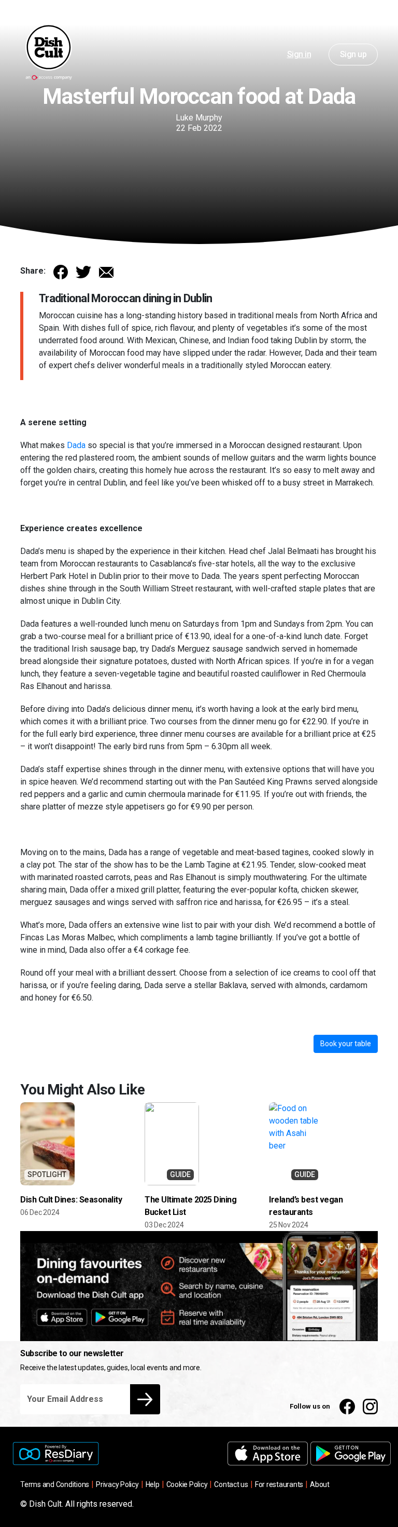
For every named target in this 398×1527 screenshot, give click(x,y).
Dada (76, 445)
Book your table (345, 1043)
